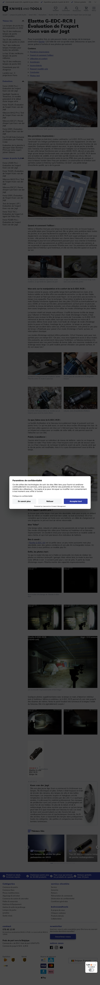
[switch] (91, 970)
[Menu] (95, 963)
